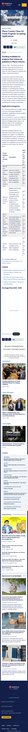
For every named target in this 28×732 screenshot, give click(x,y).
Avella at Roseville (8, 488)
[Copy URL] (11, 47)
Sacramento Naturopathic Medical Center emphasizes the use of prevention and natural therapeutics (12, 598)
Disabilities (7, 457)
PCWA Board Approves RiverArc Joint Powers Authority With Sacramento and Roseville (15, 494)
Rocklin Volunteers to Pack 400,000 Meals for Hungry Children (11, 382)
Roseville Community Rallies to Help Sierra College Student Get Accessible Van (14, 459)
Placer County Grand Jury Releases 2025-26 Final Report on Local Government (13, 414)
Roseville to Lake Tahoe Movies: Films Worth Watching (15, 483)
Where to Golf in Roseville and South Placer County (14, 465)
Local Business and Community (12, 486)
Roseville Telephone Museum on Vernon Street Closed (15, 471)
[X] (8, 47)
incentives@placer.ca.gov (10, 117)
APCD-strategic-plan (7, 334)
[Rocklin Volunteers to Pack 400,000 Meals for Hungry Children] (14, 371)
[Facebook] (4, 47)
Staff (16, 40)
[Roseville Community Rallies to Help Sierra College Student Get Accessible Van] (14, 525)
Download (16, 334)
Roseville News (6, 28)
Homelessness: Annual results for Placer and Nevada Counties (13, 444)
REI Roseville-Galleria (9, 503)
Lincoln (6, 463)
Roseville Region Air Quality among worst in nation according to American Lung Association (14, 272)
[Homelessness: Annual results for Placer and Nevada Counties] (14, 434)
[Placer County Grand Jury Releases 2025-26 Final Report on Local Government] (14, 403)
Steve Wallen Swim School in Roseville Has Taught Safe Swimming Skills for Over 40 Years (13, 632)
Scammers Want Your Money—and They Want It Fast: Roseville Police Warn (15, 477)
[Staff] (12, 40)
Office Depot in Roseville (10, 508)
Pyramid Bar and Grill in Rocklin (11, 499)
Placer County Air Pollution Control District (14, 52)
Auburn (4, 386)
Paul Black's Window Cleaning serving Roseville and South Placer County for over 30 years (13, 665)
